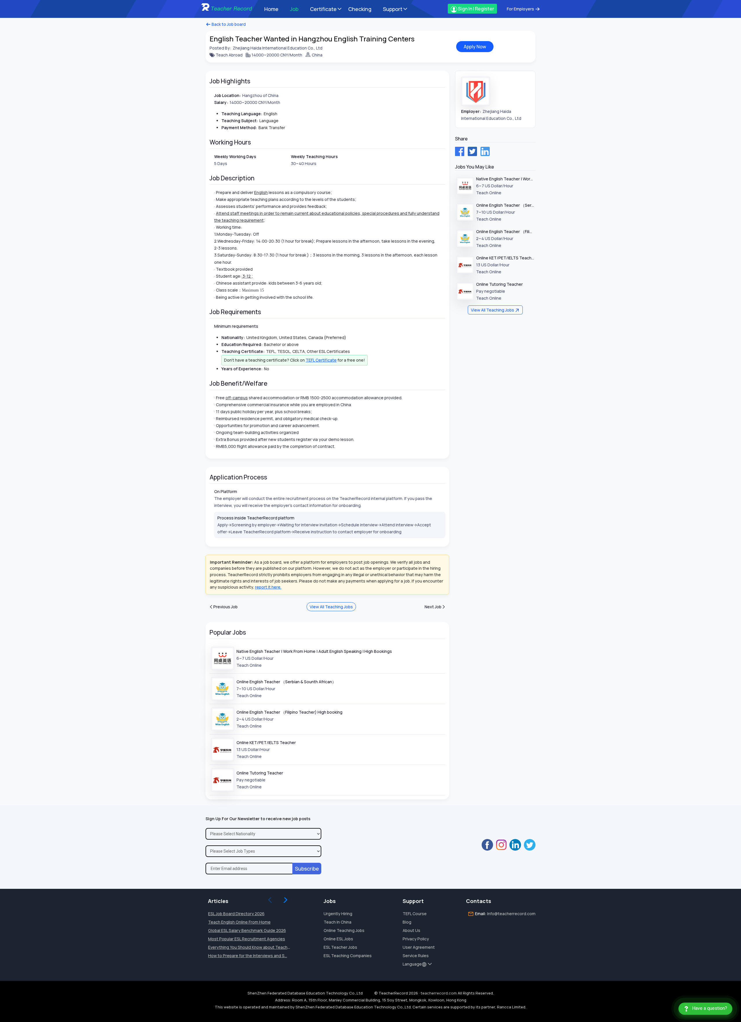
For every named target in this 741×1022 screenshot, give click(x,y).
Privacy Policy (416, 939)
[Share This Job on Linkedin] (485, 151)
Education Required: (242, 344)
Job (294, 9)
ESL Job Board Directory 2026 (236, 913)
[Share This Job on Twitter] (472, 151)
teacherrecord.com (439, 993)
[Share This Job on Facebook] (459, 151)
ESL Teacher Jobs (340, 947)
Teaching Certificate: (243, 351)
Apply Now (475, 46)
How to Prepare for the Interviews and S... (247, 955)
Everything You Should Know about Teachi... (249, 947)
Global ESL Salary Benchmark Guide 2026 (247, 930)
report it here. (268, 587)
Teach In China (337, 922)
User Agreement (419, 947)
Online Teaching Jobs (344, 930)
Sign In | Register (475, 9)
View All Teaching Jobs (331, 606)
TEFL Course (415, 913)
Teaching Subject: (239, 120)
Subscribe (307, 868)
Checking (359, 9)
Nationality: (233, 337)
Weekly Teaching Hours (314, 156)
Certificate (323, 9)
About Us (411, 930)
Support (392, 9)
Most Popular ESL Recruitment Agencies (246, 939)
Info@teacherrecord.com (511, 913)
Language (412, 964)
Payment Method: (239, 127)
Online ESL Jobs (338, 939)
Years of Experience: (242, 368)
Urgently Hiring (338, 913)
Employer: (471, 111)
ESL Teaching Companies (348, 955)
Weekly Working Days (235, 156)
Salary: (221, 102)
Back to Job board (228, 24)
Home (271, 9)
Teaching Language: (241, 113)
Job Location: (227, 95)
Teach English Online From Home (239, 922)
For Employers (521, 9)
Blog (407, 922)
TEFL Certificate (321, 360)
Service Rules (416, 955)
